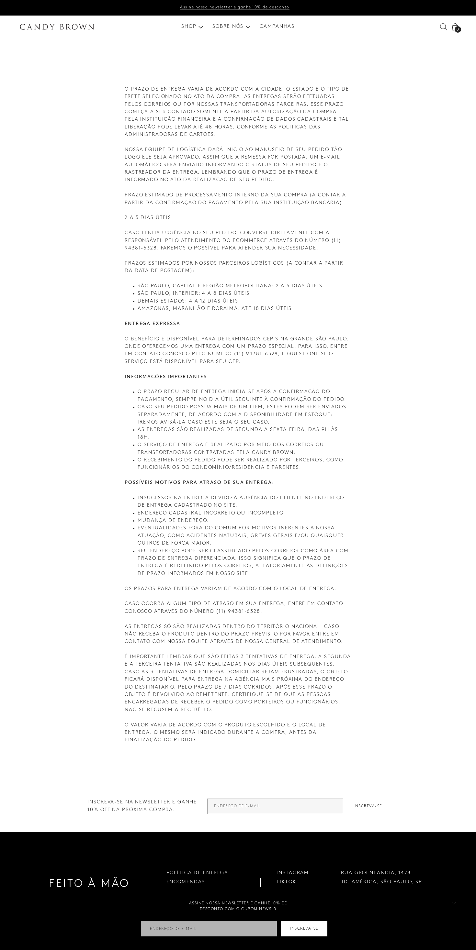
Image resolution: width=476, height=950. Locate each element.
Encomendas (185, 882)
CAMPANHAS (277, 26)
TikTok (286, 882)
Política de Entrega (197, 873)
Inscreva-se (368, 806)
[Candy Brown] (57, 27)
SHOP (189, 26)
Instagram (293, 873)
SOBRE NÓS (228, 26)
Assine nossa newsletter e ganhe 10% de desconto (234, 7)
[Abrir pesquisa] (444, 27)
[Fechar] (454, 904)
